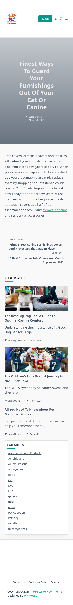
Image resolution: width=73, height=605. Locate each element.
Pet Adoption (16, 512)
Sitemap (55, 582)
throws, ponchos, (55, 210)
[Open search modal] (61, 18)
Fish (10, 491)
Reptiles (13, 523)
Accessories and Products (24, 453)
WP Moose (30, 595)
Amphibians (16, 458)
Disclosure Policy (38, 582)
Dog (10, 485)
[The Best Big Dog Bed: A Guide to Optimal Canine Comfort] (36, 298)
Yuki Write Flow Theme (47, 591)
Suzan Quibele (35, 117)
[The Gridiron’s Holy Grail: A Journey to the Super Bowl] (36, 359)
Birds (11, 475)
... (34, 332)
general (13, 496)
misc (11, 502)
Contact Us (19, 582)
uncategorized (17, 529)
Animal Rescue (17, 464)
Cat (10, 480)
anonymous (15, 469)
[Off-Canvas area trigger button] (66, 18)
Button (45, 18)
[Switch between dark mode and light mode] (56, 18)
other (11, 507)
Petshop (13, 518)
